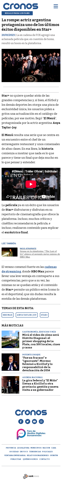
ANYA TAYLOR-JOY (27, 315)
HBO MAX (7, 315)
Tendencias (35, 452)
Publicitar (15, 459)
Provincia (11, 448)
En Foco (24, 452)
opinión (54, 455)
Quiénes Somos (30, 459)
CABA (53, 448)
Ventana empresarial (15, 455)
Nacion (46, 448)
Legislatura (23, 448)
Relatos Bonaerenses (38, 455)
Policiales (47, 452)
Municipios (36, 448)
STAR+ (44, 315)
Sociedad (14, 452)
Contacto (44, 459)
